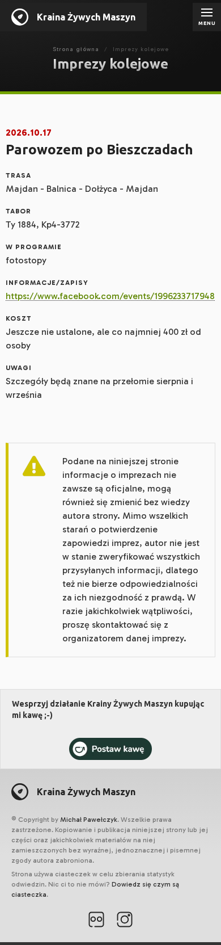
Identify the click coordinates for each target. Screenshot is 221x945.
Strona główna (76, 49)
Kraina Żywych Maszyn (86, 17)
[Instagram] (124, 921)
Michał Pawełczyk (88, 820)
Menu (207, 23)
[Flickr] (96, 921)
